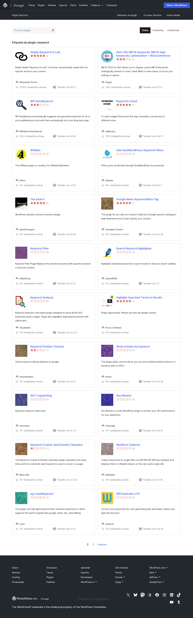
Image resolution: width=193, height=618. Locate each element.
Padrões (50, 582)
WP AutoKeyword (41, 101)
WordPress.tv (89, 582)
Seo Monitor (124, 395)
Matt (153, 572)
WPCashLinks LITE (128, 493)
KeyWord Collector (128, 444)
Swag (119, 582)
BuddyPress (157, 582)
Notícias (16, 572)
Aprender (85, 567)
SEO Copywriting (41, 395)
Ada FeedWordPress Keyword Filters (140, 150)
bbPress (155, 577)
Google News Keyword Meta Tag (137, 199)
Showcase (51, 567)
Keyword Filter (39, 248)
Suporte (85, 572)
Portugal (45, 599)
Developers (87, 577)
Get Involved (121, 567)
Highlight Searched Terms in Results (139, 297)
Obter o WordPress (176, 5)
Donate (120, 577)
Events (118, 572)
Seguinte (102, 544)
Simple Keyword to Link (45, 52)
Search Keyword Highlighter (134, 248)
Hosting (16, 577)
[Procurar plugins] (53, 30)
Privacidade (18, 582)
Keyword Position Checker (47, 346)
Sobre (15, 567)
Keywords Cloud (126, 101)
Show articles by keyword (133, 346)
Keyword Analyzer (42, 297)
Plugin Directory (20, 15)
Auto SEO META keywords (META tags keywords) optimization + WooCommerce (143, 54)
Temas (49, 572)
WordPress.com (159, 567)
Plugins (50, 577)
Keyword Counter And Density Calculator (56, 444)
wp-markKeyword (41, 493)
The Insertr (37, 199)
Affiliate (35, 150)
